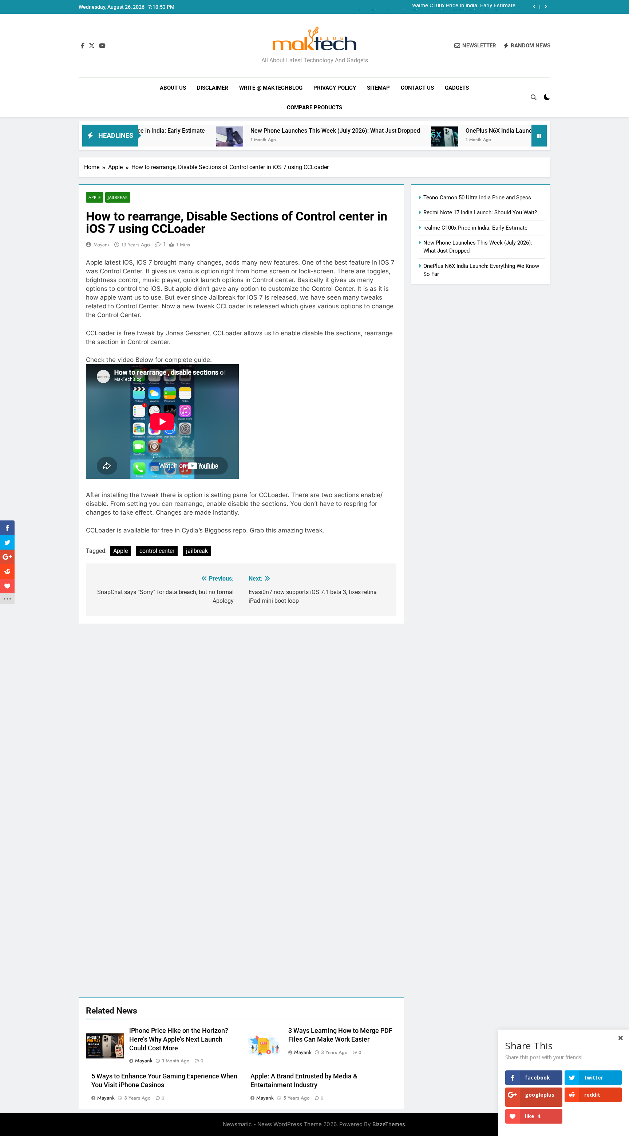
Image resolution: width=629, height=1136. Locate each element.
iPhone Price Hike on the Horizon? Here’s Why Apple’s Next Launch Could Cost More (178, 1039)
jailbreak (197, 550)
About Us (173, 88)
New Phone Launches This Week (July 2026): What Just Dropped (437, 7)
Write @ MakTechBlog (270, 88)
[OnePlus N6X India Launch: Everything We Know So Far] (409, 140)
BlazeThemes (388, 1124)
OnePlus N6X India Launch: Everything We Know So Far (502, 130)
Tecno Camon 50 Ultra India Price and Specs (477, 197)
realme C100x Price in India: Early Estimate (475, 228)
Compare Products (314, 107)
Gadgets (457, 88)
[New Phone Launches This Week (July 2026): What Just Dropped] (194, 140)
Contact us (417, 88)
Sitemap (378, 88)
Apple (94, 197)
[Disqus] (241, 715)
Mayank (102, 244)
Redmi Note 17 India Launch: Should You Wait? (480, 212)
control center (156, 550)
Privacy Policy (334, 88)
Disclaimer (212, 88)
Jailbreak (118, 197)
